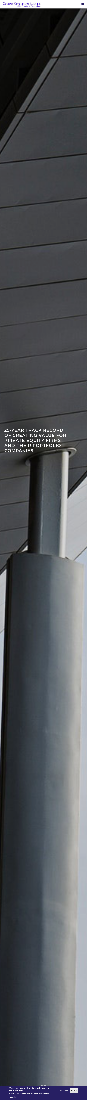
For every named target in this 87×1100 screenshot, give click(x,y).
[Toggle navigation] (82, 4)
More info (14, 1097)
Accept (74, 1090)
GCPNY (24, 4)
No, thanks (64, 1090)
